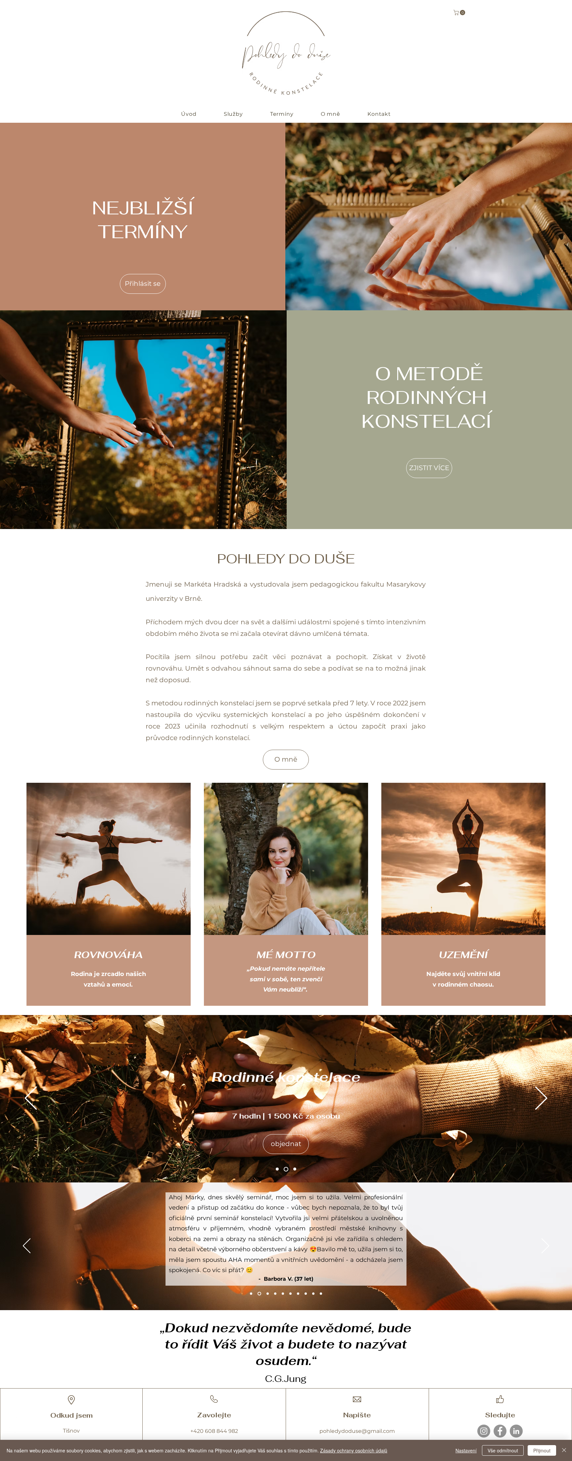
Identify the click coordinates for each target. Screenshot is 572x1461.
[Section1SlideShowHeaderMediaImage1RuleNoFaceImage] (290, 1293)
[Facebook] (500, 1431)
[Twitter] (13, 1431)
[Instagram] (483, 1431)
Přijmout (541, 1450)
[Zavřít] (564, 1450)
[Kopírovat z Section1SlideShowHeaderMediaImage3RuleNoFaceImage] (267, 1293)
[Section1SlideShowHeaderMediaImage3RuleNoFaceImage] (251, 1293)
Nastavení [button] (466, 1450)
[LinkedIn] (516, 1431)
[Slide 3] (285, 1169)
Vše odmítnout (503, 1450)
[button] (459, 12)
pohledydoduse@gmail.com (357, 1431)
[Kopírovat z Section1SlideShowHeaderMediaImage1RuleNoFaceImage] (275, 1293)
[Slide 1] (277, 1169)
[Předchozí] (31, 1098)
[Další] (541, 1098)
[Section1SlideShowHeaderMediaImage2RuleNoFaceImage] (259, 1293)
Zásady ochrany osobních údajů (353, 1450)
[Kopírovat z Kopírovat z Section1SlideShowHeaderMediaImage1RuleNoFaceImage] (298, 1293)
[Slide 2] (294, 1169)
